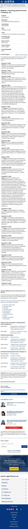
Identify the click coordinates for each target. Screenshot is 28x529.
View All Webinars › (14, 427)
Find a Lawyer (5, 440)
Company (14, 517)
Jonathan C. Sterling (15, 356)
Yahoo (15, 333)
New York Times (19, 329)
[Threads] (15, 509)
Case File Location (7, 309)
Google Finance (15, 344)
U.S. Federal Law (6, 492)
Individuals (5, 482)
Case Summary (6, 311)
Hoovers (13, 346)
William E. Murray (14, 337)
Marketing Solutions (7, 501)
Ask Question (14, 394)
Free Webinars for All (7, 399)
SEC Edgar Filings (21, 346)
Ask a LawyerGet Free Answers (6, 386)
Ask (19, 333)
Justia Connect (14, 512)
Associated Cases (7, 306)
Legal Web (19, 331)
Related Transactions (8, 317)
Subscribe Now (14, 468)
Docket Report (6, 312)
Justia (15, 506)
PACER (10, 298)
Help (14, 519)
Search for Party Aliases (9, 305)
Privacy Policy (14, 524)
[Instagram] (13, 509)
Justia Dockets (14, 348)
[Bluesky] (17, 509)
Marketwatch (22, 326)
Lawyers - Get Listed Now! (14, 450)
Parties (5, 315)
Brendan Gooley (14, 353)
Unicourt (13, 331)
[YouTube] (9, 509)
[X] (19, 509)
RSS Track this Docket (21, 55)
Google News (14, 326)
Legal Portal (14, 514)
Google (24, 331)
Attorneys (5, 308)
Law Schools (5, 489)
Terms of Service (14, 521)
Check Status (6, 319)
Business (4, 486)
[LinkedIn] (7, 509)
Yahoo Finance (23, 344)
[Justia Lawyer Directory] (20, 509)
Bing (11, 333)
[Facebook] (11, 509)
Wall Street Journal (15, 328)
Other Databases (6, 498)
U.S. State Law (6, 495)
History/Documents (8, 314)
